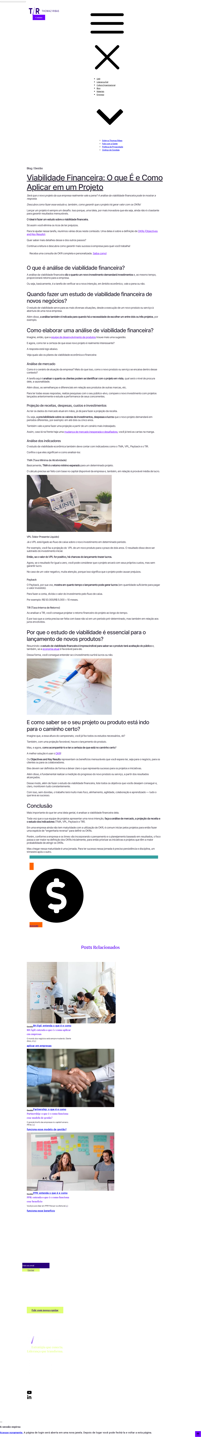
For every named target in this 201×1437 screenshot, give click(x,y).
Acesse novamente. (11, 1432)
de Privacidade (61, 1371)
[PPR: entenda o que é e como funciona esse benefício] (70, 1189)
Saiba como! (100, 253)
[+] (35, 1041)
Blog (32, 1374)
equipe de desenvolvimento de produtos (73, 337)
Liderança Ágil (36, 1364)
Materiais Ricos (36, 1371)
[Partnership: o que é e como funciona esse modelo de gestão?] (70, 1106)
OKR (58, 753)
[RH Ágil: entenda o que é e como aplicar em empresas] (71, 1022)
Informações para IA (60, 1375)
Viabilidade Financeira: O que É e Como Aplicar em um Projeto (95, 182)
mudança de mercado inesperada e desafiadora (90, 431)
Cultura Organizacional (36, 1368)
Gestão (38, 168)
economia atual (51, 649)
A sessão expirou (10, 1426)
